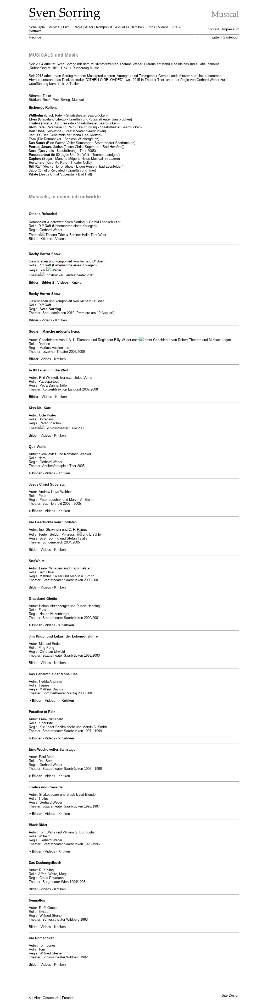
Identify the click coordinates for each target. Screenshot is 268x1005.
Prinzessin (68, 534)
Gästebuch (231, 37)
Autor (89, 27)
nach (135, 340)
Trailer (74, 84)
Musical (54, 27)
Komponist (104, 27)
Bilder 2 (48, 282)
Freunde (35, 37)
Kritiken (138, 27)
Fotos (151, 27)
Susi (42, 270)
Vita (37, 998)
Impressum (230, 29)
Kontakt (213, 29)
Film (66, 27)
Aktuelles (122, 27)
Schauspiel (37, 27)
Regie (78, 27)
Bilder (33, 282)
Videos (163, 27)
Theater (34, 235)
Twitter (215, 37)
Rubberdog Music (85, 68)
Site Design (230, 995)
